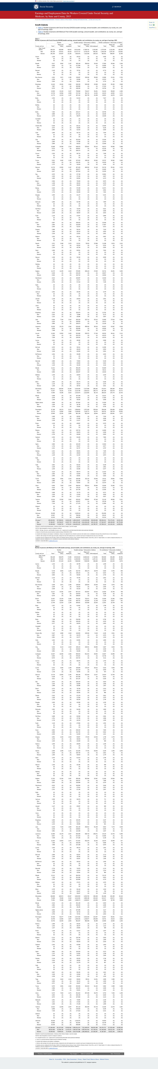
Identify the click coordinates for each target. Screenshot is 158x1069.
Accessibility (58, 1059)
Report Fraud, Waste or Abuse (91, 1059)
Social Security (46, 6)
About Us (51, 1059)
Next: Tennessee (115, 1053)
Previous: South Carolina (45, 1053)
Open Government (72, 1059)
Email (150, 22)
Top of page (73, 1053)
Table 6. (40, 32)
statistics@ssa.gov (53, 540)
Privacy (80, 1059)
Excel (150, 25)
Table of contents (86, 1053)
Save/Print (152, 27)
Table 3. (40, 27)
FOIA (64, 1059)
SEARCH (117, 7)
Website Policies (104, 1059)
